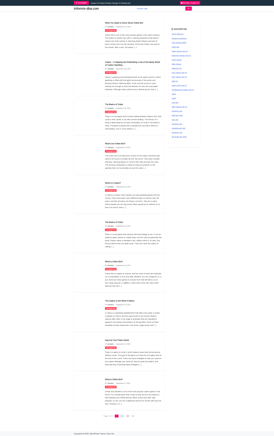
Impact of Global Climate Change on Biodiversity (110, 3)
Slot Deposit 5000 (179, 43)
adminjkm (110, 27)
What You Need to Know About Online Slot (124, 23)
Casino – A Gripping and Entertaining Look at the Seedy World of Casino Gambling (132, 63)
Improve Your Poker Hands (117, 340)
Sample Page (142, 8)
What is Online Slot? (114, 261)
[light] (196, 8)
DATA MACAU (178, 34)
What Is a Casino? (113, 183)
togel (174, 94)
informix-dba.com (86, 8)
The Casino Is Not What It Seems (119, 301)
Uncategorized (111, 30)
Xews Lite (110, 434)
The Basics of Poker (114, 104)
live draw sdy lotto (179, 137)
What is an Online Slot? (115, 143)
